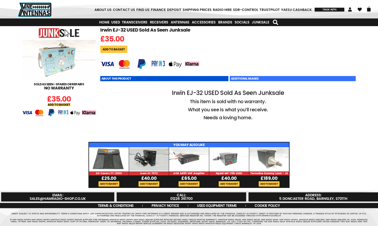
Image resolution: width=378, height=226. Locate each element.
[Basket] (369, 9)
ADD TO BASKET (113, 49)
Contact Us (124, 9)
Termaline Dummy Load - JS (269, 173)
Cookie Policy (267, 205)
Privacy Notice (165, 205)
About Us (102, 9)
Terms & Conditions (116, 205)
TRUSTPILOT (269, 9)
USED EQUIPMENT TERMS (217, 205)
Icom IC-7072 (149, 173)
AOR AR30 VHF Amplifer (189, 173)
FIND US (143, 9)
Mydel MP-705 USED (229, 173)
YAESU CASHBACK (296, 9)
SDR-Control (245, 9)
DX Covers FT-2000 (109, 173)
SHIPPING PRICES (197, 9)
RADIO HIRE (222, 9)
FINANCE (158, 9)
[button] (59, 104)
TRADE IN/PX (329, 9)
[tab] (164, 78)
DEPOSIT (174, 9)
